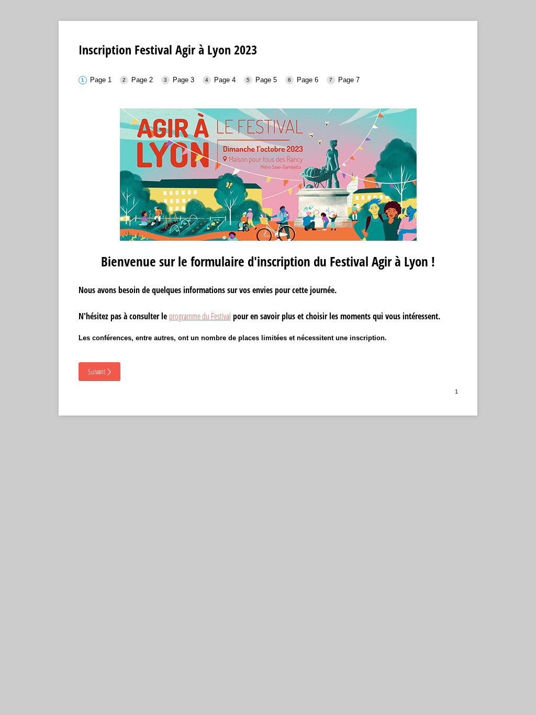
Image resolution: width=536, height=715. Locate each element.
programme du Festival (200, 316)
